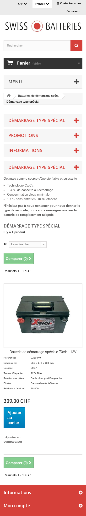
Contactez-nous (70, 3)
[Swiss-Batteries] (43, 25)
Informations (25, 150)
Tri (5, 244)
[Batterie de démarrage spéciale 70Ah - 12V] (43, 315)
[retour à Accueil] (8, 96)
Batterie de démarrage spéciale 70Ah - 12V (43, 352)
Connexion (73, 11)
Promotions (23, 135)
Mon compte (17, 505)
